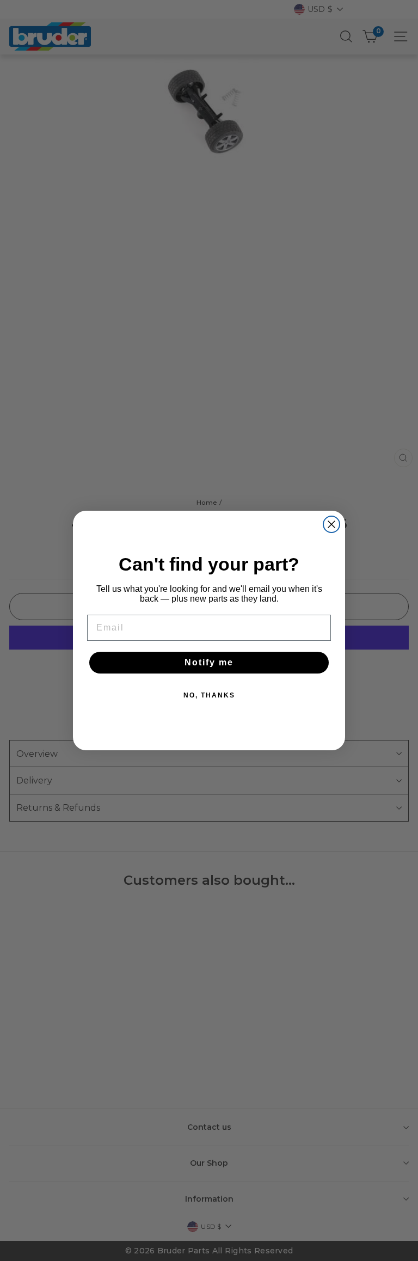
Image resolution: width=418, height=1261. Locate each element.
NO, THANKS (209, 695)
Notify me (209, 662)
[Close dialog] (331, 524)
